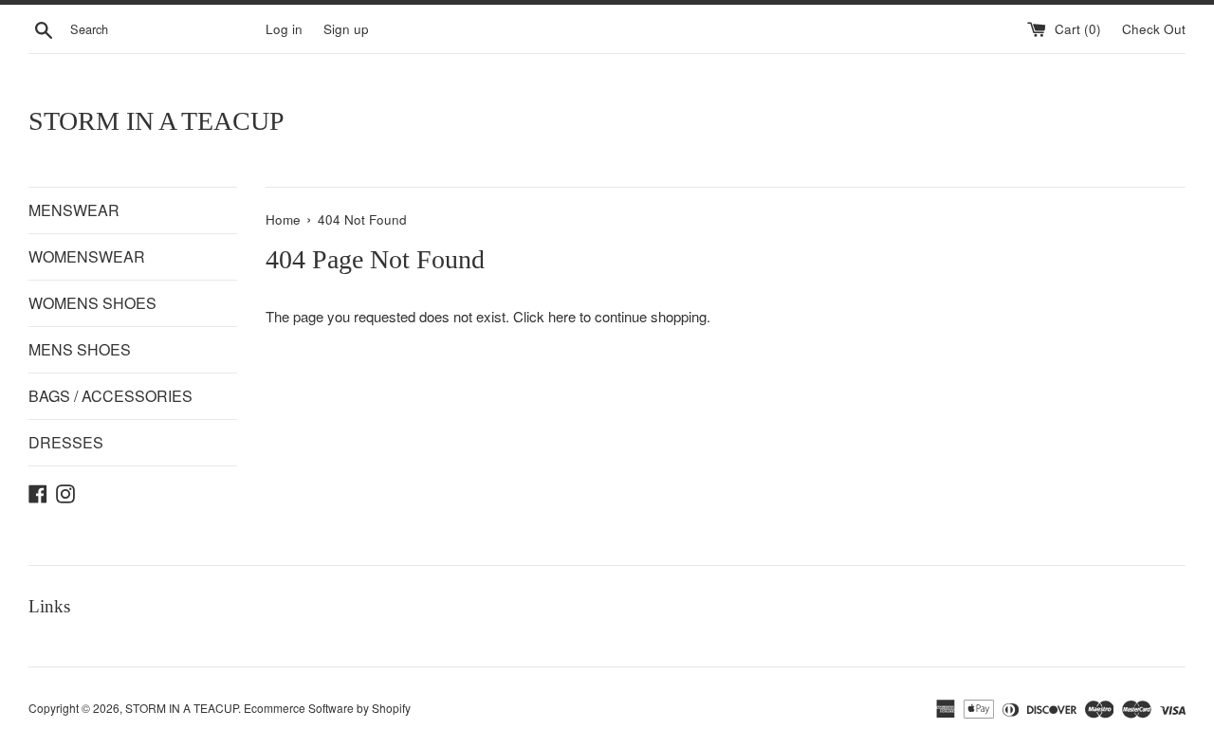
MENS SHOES (79, 349)
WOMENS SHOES (92, 303)
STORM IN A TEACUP (156, 121)
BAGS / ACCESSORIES (110, 396)
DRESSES (65, 442)
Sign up (346, 29)
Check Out (1154, 29)
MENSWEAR (74, 210)
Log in (284, 29)
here (562, 316)
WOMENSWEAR (86, 256)
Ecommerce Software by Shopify (327, 708)
